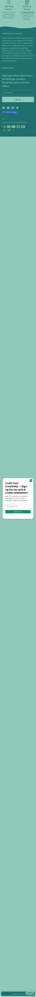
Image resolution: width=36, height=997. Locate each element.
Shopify (25, 122)
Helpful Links (8, 68)
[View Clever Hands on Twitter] (17, 107)
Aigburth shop (28, 12)
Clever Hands (11, 122)
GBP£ (3, 119)
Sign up (18, 99)
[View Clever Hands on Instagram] (3, 107)
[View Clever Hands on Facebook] (12, 107)
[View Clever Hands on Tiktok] (8, 107)
